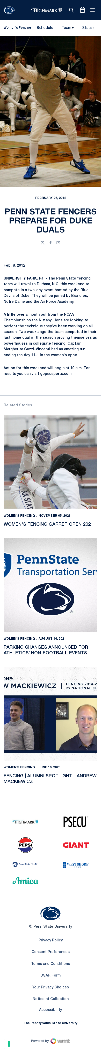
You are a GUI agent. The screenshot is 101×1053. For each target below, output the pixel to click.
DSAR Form (50, 975)
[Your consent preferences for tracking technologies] (9, 1044)
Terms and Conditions (50, 964)
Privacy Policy (51, 940)
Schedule (45, 28)
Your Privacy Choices (50, 987)
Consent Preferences (51, 952)
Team (66, 28)
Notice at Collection (51, 999)
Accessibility (50, 1010)
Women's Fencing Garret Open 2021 (48, 524)
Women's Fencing (19, 515)
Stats (87, 28)
